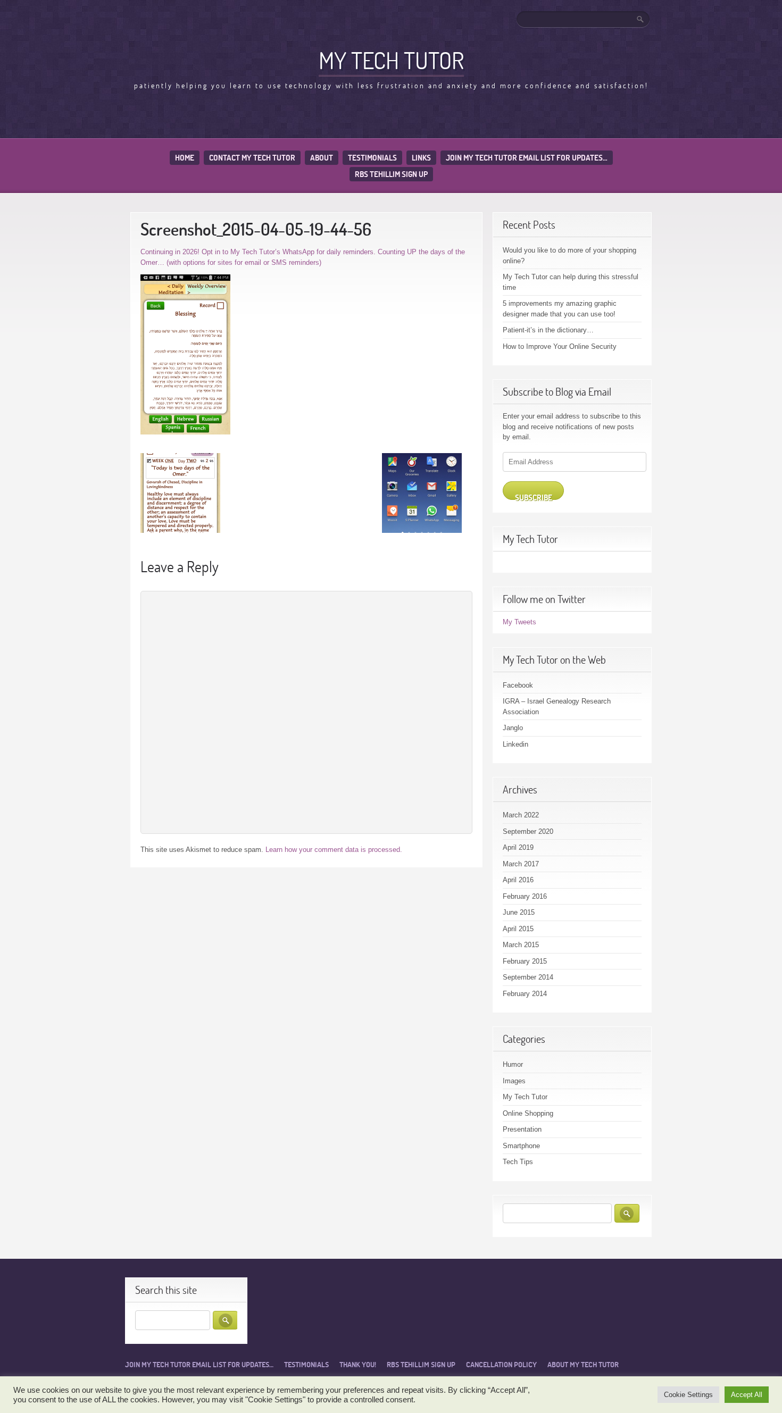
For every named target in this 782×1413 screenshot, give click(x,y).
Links (421, 158)
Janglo (513, 728)
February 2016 (525, 896)
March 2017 (521, 864)
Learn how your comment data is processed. (333, 850)
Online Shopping (528, 1113)
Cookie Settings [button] (688, 1395)
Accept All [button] (746, 1395)
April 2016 (518, 880)
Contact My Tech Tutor (252, 158)
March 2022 (521, 815)
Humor (513, 1064)
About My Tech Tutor (583, 1364)
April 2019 (518, 847)
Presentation (522, 1129)
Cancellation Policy (501, 1364)
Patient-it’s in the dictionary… (548, 330)
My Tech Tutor (391, 60)
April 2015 (518, 929)
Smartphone (521, 1146)
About (321, 158)
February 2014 (525, 994)
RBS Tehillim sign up (391, 174)
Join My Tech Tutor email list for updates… (527, 158)
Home (184, 158)
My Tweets (519, 622)
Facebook (518, 685)
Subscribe (533, 496)
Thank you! (357, 1364)
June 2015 (519, 912)
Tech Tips (518, 1162)
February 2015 (525, 961)
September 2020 (528, 831)
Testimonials (372, 158)
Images (514, 1081)
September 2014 (528, 977)
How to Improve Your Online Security (560, 346)
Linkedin (515, 744)
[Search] (641, 19)
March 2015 (521, 945)
